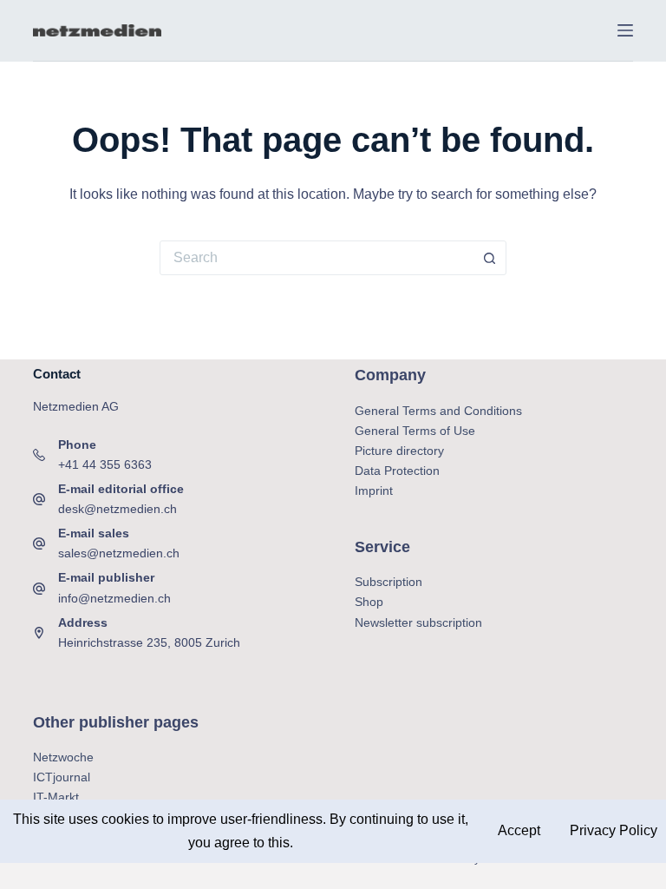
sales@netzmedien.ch (119, 553)
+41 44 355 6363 (105, 464)
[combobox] (316, 257)
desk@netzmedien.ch (117, 509)
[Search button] (489, 257)
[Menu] (625, 30)
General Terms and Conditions (438, 411)
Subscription (388, 582)
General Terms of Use (415, 431)
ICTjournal (61, 777)
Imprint (374, 490)
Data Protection (397, 470)
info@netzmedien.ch (114, 598)
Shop (369, 602)
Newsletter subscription (418, 622)
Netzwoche (63, 757)
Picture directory (399, 451)
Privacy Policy (611, 830)
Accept (519, 830)
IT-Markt (56, 797)
